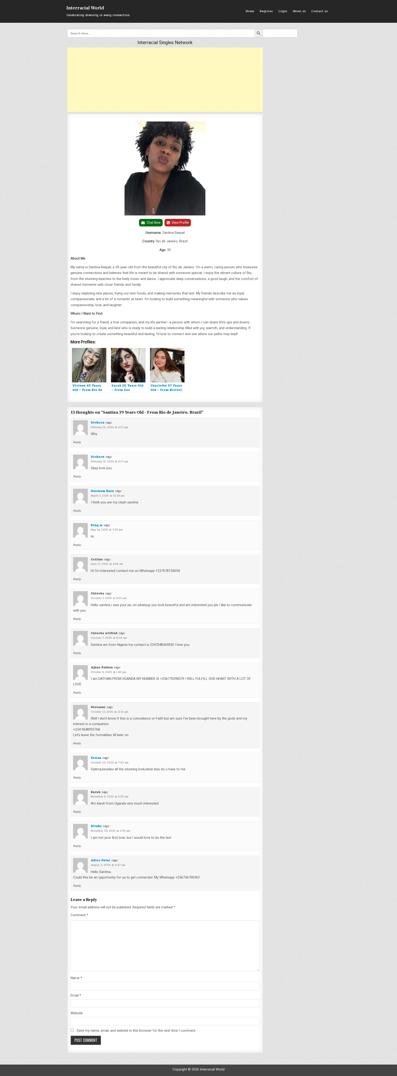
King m (96, 525)
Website (77, 1013)
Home (250, 11)
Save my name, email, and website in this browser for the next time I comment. (136, 1030)
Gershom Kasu (102, 491)
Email (76, 995)
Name (76, 978)
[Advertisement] (165, 80)
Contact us (319, 11)
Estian (96, 758)
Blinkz (96, 826)
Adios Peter (100, 860)
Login (282, 11)
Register (266, 11)
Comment (79, 915)
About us (299, 11)
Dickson (97, 422)
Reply (77, 442)
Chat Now (154, 222)
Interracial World (85, 8)
